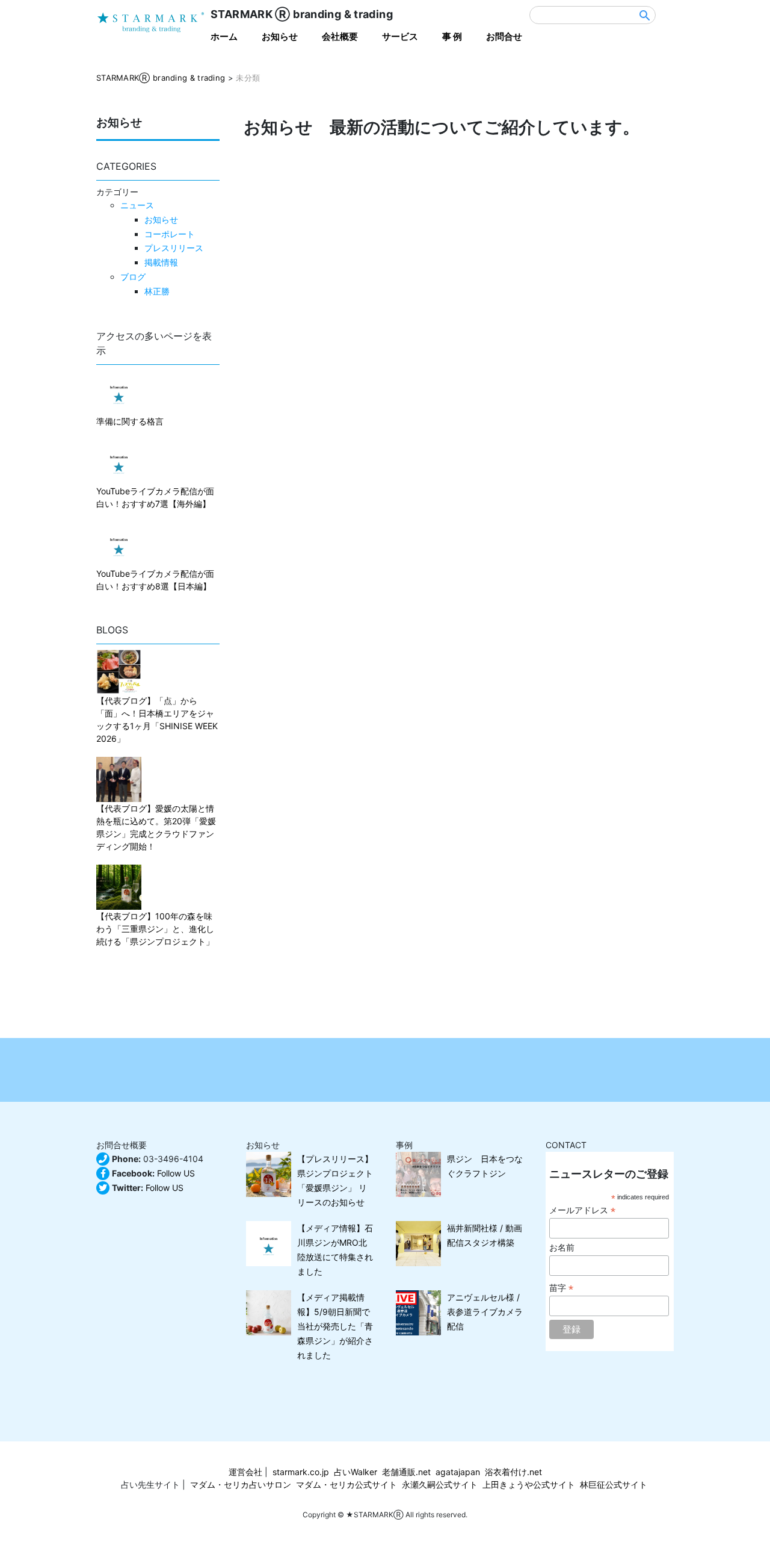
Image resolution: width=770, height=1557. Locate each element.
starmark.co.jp (301, 1472)
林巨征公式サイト (613, 1484)
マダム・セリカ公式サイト (346, 1484)
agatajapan (458, 1472)
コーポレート (169, 234)
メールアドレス (582, 1210)
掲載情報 (161, 262)
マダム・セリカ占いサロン (240, 1484)
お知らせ (161, 219)
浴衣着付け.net (513, 1472)
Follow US (176, 1173)
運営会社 (245, 1472)
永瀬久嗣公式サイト (440, 1484)
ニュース (137, 205)
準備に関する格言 (130, 421)
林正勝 (157, 291)
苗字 (561, 1288)
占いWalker (355, 1472)
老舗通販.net (406, 1472)
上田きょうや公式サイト (528, 1484)
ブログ (133, 277)
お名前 (561, 1247)
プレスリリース (173, 248)
